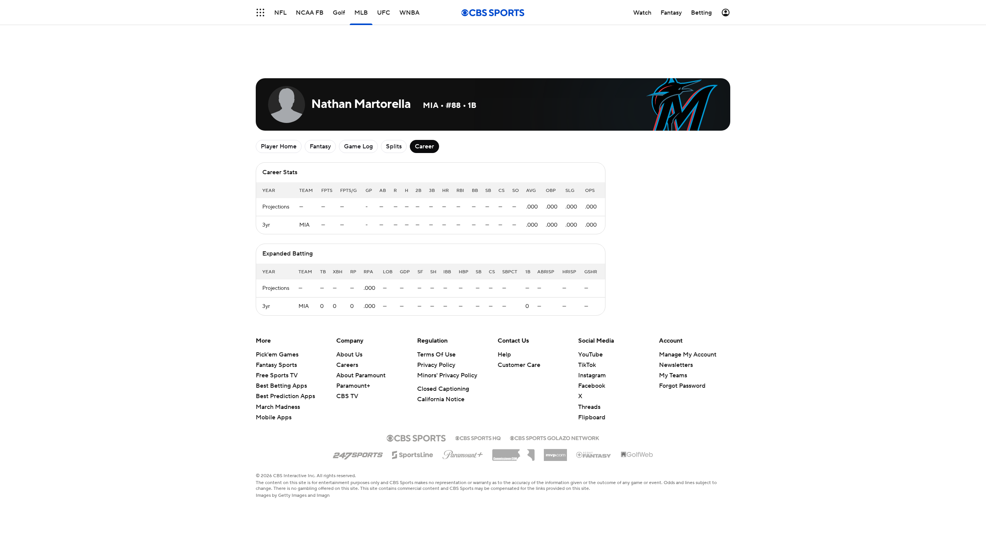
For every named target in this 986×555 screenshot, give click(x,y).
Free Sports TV (277, 375)
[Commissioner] (513, 452)
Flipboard (591, 417)
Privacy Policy (436, 365)
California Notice (440, 399)
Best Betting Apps (281, 386)
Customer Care (519, 365)
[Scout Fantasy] (594, 454)
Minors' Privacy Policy (447, 375)
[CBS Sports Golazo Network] (554, 437)
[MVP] (555, 452)
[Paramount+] (463, 453)
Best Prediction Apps (285, 396)
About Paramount (361, 375)
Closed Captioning (443, 389)
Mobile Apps (274, 417)
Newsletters (676, 365)
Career (424, 146)
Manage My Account (687, 354)
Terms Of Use (436, 354)
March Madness (278, 407)
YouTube (590, 354)
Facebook (591, 386)
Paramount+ (353, 386)
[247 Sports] (358, 453)
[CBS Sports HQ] (478, 437)
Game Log (358, 146)
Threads (589, 407)
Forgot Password (682, 386)
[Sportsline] (412, 453)
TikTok (587, 365)
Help (504, 354)
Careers (347, 365)
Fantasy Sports (276, 365)
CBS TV (347, 396)
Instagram (592, 375)
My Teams (673, 375)
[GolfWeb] (637, 455)
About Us (349, 354)
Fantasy (320, 146)
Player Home (279, 146)
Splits (394, 146)
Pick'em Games (277, 354)
